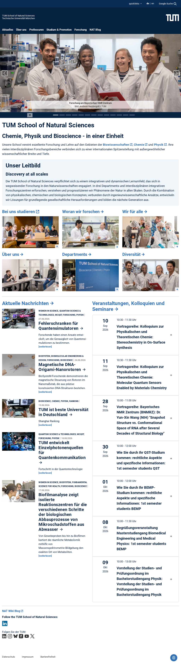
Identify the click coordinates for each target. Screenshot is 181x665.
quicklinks (134, 3)
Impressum (27, 656)
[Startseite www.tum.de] (172, 17)
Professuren (36, 29)
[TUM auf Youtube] (27, 636)
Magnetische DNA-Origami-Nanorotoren (60, 367)
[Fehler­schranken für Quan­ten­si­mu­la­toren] (18, 319)
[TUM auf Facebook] (21, 636)
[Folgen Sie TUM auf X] (32, 636)
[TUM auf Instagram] (10, 636)
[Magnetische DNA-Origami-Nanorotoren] (18, 365)
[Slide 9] (106, 115)
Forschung (80, 29)
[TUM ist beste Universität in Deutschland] (18, 409)
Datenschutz (8, 656)
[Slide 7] (94, 115)
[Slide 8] (100, 115)
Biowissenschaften (116, 144)
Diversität (131, 254)
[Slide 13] (132, 115)
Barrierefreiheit (47, 656)
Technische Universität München (18, 18)
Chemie (139, 144)
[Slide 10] (113, 115)
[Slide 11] (119, 115)
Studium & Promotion (59, 29)
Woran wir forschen (81, 211)
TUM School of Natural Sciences (18, 15)
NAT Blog (95, 29)
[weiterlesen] (45, 346)
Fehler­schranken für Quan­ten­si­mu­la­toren (59, 326)
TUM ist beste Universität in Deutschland (63, 412)
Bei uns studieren (18, 211)
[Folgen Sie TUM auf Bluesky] (15, 636)
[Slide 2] (62, 115)
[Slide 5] (81, 115)
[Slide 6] (87, 115)
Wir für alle (132, 211)
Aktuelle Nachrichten (25, 303)
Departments (74, 254)
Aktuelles (7, 29)
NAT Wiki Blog (11, 611)
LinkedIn (4, 623)
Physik (158, 144)
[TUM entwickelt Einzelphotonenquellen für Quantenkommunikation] (18, 442)
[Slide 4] (74, 115)
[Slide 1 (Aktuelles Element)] (55, 115)
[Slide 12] (125, 115)
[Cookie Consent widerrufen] (173, 657)
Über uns (21, 29)
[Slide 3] (68, 115)
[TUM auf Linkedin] (4, 636)
